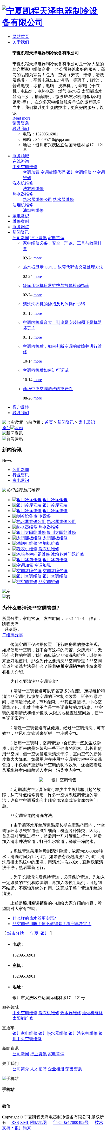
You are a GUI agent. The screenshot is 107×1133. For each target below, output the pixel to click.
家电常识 (20, 216)
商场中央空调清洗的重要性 (48, 389)
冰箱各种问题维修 (67, 554)
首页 (49, 422)
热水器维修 (22, 194)
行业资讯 (38, 237)
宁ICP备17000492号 (71, 1122)
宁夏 (34, 933)
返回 (6, 427)
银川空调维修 (78, 172)
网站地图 (38, 1122)
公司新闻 (20, 237)
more (38, 258)
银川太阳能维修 (61, 532)
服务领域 (20, 156)
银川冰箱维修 (55, 560)
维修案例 (20, 221)
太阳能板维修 (55, 538)
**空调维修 (48, 581)
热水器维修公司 (37, 199)
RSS (15, 1122)
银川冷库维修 (55, 510)
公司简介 (20, 1069)
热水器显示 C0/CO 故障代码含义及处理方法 (63, 267)
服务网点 (20, 227)
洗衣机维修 (22, 183)
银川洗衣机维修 (83, 1033)
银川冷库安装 (55, 505)
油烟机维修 (22, 205)
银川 (45, 933)
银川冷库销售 (55, 499)
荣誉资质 (20, 123)
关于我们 (20, 42)
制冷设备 (42, 516)
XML (24, 1122)
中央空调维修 (24, 167)
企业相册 (56, 1069)
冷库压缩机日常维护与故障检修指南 (56, 285)
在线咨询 (20, 161)
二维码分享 (12, 635)
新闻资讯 (20, 232)
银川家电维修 (24, 1033)
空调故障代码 (53, 172)
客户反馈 (20, 407)
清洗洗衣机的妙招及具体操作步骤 (54, 304)
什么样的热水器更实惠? (34, 918)
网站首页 (20, 36)
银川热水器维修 (53, 1033)
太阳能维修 (22, 1018)
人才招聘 (38, 1069)
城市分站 (15, 933)
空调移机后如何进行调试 (46, 370)
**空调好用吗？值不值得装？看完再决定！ (51, 923)
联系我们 (20, 128)
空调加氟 (31, 172)
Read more (21, 118)
